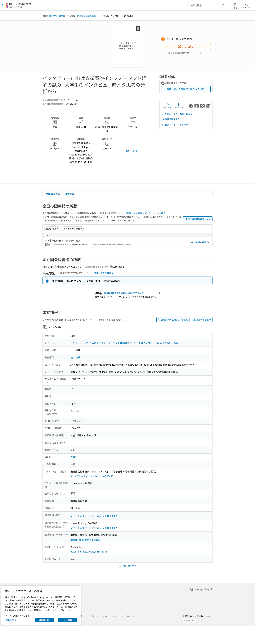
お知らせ (94, 616)
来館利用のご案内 (102, 273)
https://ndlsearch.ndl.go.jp (85, 539)
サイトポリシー (133, 616)
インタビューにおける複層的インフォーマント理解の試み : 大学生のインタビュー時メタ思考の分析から (125, 343)
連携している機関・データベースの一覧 (144, 213)
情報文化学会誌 (57, 16)
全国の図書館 (53, 194)
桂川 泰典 (75, 357)
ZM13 (73, 457)
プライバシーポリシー (112, 616)
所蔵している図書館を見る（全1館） (186, 89)
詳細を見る (132, 151)
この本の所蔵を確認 (197, 242)
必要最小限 (44, 619)
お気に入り (167, 107)
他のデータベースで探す (176, 124)
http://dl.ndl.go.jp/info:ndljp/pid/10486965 (93, 516)
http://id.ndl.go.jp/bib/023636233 (88, 551)
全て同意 (68, 619)
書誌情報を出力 (172, 119)
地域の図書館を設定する (196, 218)
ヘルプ (234, 7)
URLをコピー (179, 107)
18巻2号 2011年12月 (88, 16)
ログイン (247, 7)
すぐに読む (188, 46)
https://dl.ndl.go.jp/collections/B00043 (91, 476)
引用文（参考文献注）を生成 (178, 113)
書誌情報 (69, 194)
